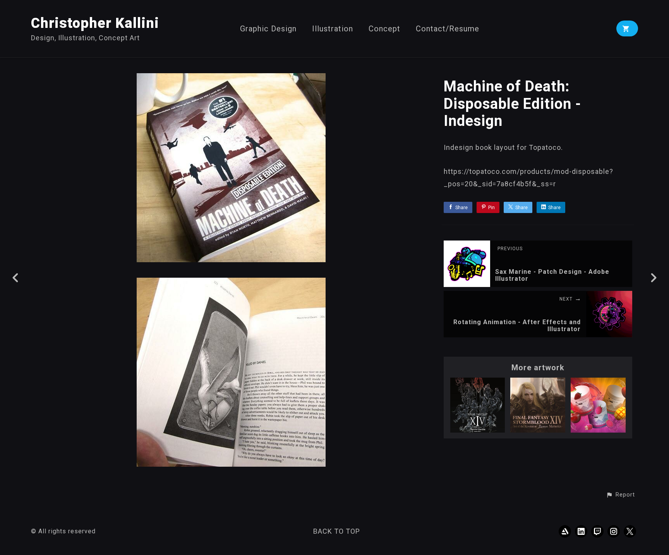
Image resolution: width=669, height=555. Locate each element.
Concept (384, 28)
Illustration (332, 28)
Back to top (336, 531)
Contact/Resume (447, 28)
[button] (620, 495)
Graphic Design (268, 28)
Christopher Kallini (95, 23)
